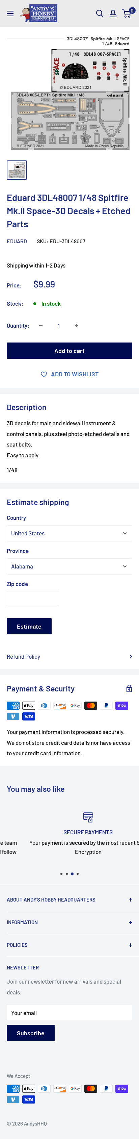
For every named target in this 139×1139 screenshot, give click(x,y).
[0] (126, 13)
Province (18, 550)
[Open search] (100, 13)
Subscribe (31, 1033)
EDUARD (17, 241)
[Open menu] (10, 13)
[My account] (113, 13)
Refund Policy (23, 656)
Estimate (29, 626)
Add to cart (69, 350)
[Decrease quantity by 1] (41, 326)
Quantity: (18, 325)
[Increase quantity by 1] (77, 326)
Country (16, 517)
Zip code (17, 583)
